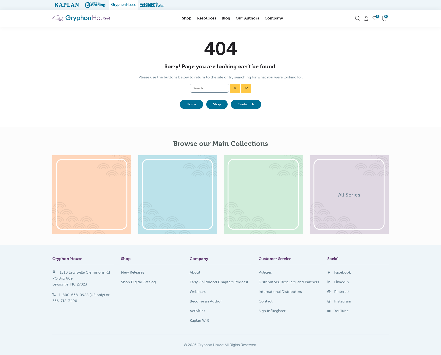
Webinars (198, 291)
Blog (226, 18)
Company (274, 18)
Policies (265, 272)
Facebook (342, 272)
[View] (91, 194)
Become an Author (206, 301)
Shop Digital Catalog (138, 282)
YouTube (341, 311)
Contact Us (246, 104)
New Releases (132, 272)
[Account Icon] (366, 18)
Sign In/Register (272, 311)
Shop (187, 18)
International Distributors (280, 291)
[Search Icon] (357, 18)
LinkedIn (341, 282)
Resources (206, 18)
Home (191, 104)
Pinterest (342, 291)
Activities (197, 311)
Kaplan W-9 (199, 320)
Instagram (342, 301)
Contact (266, 301)
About (195, 272)
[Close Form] (235, 88)
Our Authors (247, 18)
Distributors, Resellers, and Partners (289, 282)
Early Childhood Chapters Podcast (219, 282)
